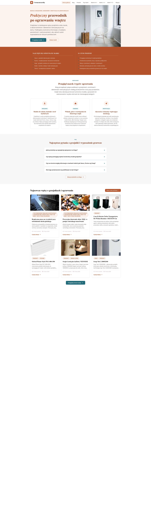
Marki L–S (101, 2)
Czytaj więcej (35, 234)
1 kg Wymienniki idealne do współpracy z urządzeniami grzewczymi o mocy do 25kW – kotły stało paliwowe (44, 215)
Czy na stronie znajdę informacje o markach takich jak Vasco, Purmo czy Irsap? (71, 163)
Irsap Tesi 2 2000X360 (101, 261)
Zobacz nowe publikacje (112, 190)
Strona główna (66, 2)
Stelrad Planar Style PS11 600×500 (43, 261)
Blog (73, 2)
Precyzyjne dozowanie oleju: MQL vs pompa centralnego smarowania (75, 220)
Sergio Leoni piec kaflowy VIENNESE (75, 261)
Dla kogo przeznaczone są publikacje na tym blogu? (62, 170)
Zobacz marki (53, 40)
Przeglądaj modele (37, 40)
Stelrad (42, 258)
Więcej (117, 2)
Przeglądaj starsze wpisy (74, 282)
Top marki (85, 2)
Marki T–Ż (110, 2)
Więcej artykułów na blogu (74, 177)
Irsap (96, 258)
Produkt (79, 2)
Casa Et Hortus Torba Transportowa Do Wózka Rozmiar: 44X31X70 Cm (106, 217)
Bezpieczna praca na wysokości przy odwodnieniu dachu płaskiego (44, 220)
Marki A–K (93, 2)
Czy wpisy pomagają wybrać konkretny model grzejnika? (64, 157)
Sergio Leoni (74, 258)
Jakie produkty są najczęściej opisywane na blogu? (62, 150)
